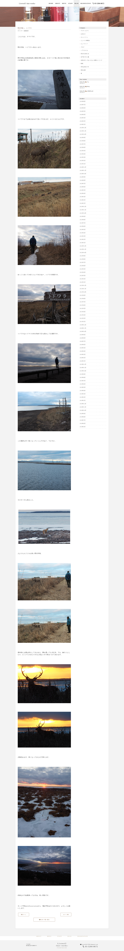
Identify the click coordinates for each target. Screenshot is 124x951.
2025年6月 (83, 147)
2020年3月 (83, 354)
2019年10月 (83, 370)
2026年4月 (83, 114)
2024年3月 (83, 196)
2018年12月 (83, 403)
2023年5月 (83, 229)
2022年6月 (83, 265)
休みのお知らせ (85, 53)
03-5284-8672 (91, 946)
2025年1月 (83, 163)
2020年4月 (83, 351)
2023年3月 (83, 236)
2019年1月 (83, 400)
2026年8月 (83, 101)
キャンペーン (84, 37)
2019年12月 (83, 364)
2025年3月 (83, 157)
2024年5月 (83, 190)
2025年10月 (83, 134)
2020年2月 (83, 357)
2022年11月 (83, 249)
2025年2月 (83, 160)
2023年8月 (83, 219)
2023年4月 (83, 232)
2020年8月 (83, 338)
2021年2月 (83, 318)
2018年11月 (83, 407)
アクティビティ (85, 30)
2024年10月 (83, 173)
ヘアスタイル (84, 50)
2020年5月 (83, 347)
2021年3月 (83, 315)
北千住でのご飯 (85, 57)
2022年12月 (83, 246)
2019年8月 (83, 377)
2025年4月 (83, 154)
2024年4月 (83, 193)
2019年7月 (83, 380)
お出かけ (83, 34)
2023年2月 (83, 239)
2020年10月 (83, 331)
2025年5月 (83, 150)
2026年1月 (83, 124)
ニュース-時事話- (85, 40)
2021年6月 (83, 305)
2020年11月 (83, 328)
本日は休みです (85, 66)
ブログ (82, 47)
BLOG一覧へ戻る (45, 919)
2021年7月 (83, 301)
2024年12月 (83, 167)
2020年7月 (83, 341)
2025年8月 (83, 140)
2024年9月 (83, 177)
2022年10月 (83, 252)
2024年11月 (83, 170)
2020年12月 (83, 324)
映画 (82, 63)
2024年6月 (83, 186)
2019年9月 (83, 374)
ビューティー (84, 43)
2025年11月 (83, 131)
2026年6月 (83, 108)
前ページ (24, 914)
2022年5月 (83, 269)
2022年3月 (83, 275)
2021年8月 (83, 298)
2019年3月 (83, 393)
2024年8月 (83, 180)
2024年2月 (83, 200)
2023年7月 (83, 223)
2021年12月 (83, 285)
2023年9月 (83, 216)
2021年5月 (83, 308)
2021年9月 (83, 295)
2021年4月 (83, 311)
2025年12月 (83, 127)
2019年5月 (83, 387)
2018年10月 (83, 410)
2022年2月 (83, 278)
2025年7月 (83, 144)
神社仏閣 (83, 70)
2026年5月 (83, 111)
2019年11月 (83, 367)
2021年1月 (83, 321)
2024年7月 (83, 183)
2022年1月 (83, 282)
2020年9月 (83, 334)
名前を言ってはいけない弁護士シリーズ (91, 60)
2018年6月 (83, 423)
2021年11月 (83, 288)
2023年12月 (83, 206)
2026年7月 (83, 104)
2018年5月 (83, 426)
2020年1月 (83, 361)
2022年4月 (83, 272)
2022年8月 (83, 259)
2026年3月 (83, 117)
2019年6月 (83, 384)
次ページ (65, 914)
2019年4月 (83, 390)
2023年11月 (83, 209)
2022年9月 (83, 255)
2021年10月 (83, 292)
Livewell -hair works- (27, 3)
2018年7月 (83, 420)
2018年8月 (83, 416)
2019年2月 (83, 397)
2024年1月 (83, 203)
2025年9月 (83, 137)
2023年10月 (83, 213)
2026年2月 (83, 121)
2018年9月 (83, 413)
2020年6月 (83, 344)
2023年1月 (83, 242)
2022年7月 (83, 262)
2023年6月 (83, 226)
